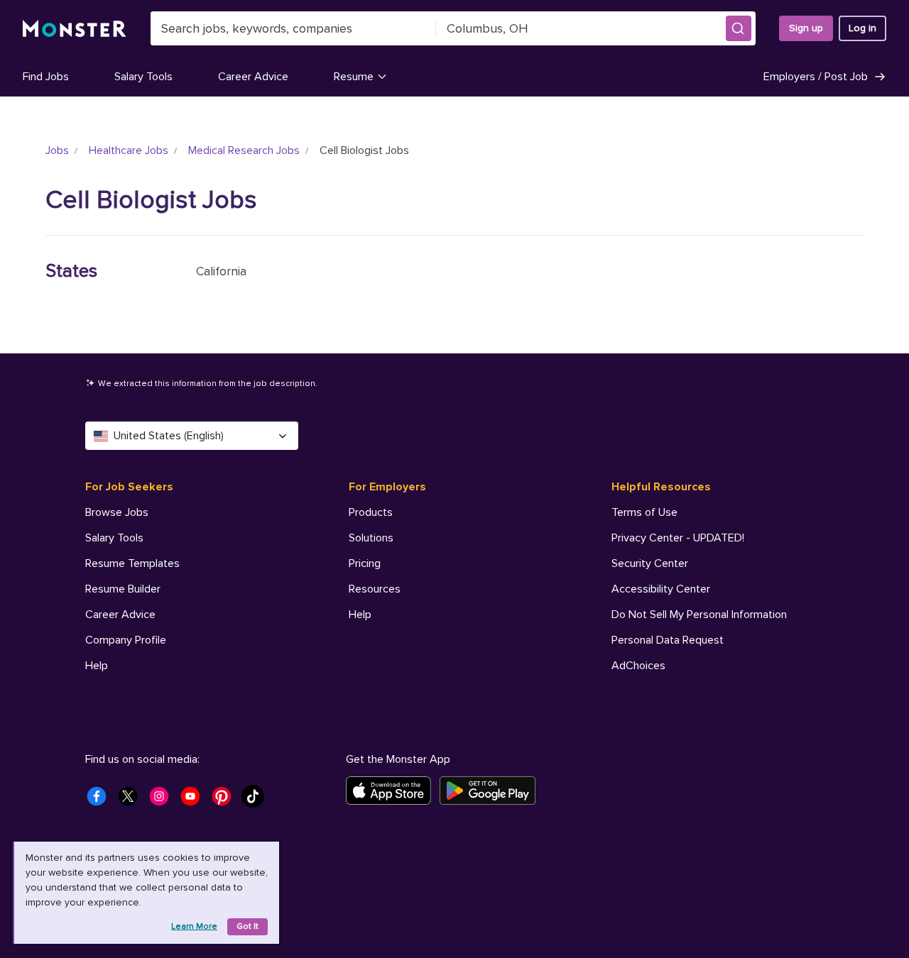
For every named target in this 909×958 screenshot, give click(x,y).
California (221, 271)
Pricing (365, 563)
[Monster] (74, 29)
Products (371, 512)
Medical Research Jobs (244, 150)
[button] (738, 28)
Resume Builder (122, 589)
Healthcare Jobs (128, 150)
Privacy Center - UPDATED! (677, 538)
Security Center (649, 563)
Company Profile (125, 640)
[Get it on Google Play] (492, 790)
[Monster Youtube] (194, 800)
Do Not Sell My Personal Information (699, 614)
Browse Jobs (116, 512)
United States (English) (169, 436)
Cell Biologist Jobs (151, 200)
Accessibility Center (660, 589)
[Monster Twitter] (132, 800)
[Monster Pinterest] (225, 800)
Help (96, 666)
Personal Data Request (667, 640)
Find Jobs (46, 77)
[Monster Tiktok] (257, 800)
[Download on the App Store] (393, 790)
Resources (375, 589)
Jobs (57, 150)
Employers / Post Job (815, 77)
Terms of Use (644, 512)
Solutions (371, 538)
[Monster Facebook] (100, 800)
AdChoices (638, 666)
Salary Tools (143, 77)
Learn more (194, 926)
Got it (247, 926)
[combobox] (293, 28)
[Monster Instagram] (163, 800)
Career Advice (253, 77)
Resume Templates (132, 563)
